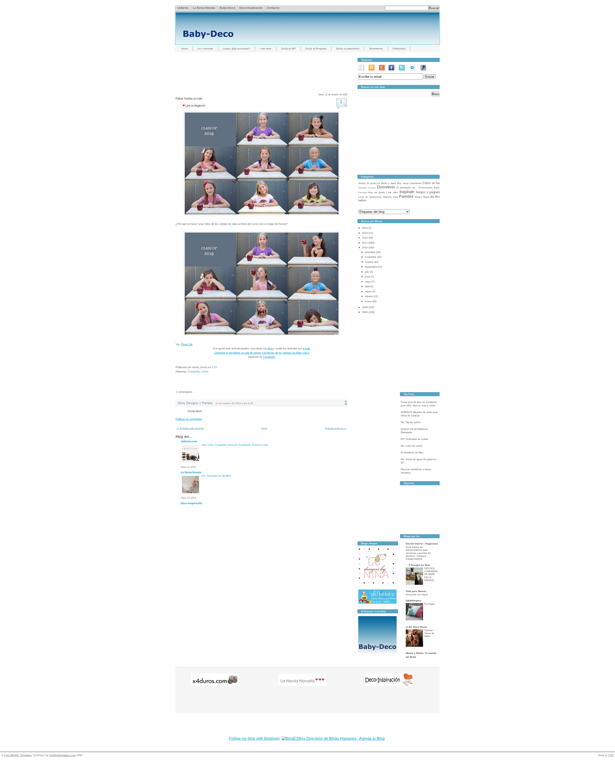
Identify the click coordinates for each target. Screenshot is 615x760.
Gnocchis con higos (417, 594)
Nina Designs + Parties (195, 403)
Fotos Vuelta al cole (189, 98)
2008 (365, 312)
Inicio (184, 48)
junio (367, 276)
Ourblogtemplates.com (62, 755)
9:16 (214, 367)
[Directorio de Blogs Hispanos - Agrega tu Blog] (333, 738)
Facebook (269, 356)
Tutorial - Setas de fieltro (429, 633)
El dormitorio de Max (412, 452)
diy (432, 196)
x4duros (182, 8)
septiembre (371, 266)
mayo (368, 281)
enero (368, 301)
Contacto (273, 8)
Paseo (418, 197)
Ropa (426, 197)
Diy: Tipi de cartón (411, 422)
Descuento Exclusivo (367, 188)
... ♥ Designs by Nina (418, 565)
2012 (365, 237)
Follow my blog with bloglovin (254, 738)
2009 (365, 307)
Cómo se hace (432, 183)
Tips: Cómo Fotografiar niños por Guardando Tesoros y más (235, 444)
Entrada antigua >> (336, 428)
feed (270, 348)
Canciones (416, 183)
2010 (365, 247)
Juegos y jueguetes (429, 192)
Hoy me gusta (376, 192)
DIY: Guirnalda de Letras (414, 439)
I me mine (265, 48)
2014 (365, 228)
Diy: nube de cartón (412, 445)
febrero (369, 296)
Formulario (362, 192)
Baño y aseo (388, 183)
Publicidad (399, 48)
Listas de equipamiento (370, 197)
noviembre (370, 257)
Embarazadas (425, 187)
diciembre (370, 252)
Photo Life (186, 344)
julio (367, 271)
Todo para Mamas (416, 591)
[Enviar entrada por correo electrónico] (217, 367)
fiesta (438, 196)
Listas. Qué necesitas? (236, 48)
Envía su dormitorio (347, 48)
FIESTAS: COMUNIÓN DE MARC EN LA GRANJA (430, 574)
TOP (611, 755)
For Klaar (429, 604)
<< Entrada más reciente (190, 428)
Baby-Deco (227, 8)
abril (367, 286)
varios (205, 371)
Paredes (406, 196)
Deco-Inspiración (251, 8)
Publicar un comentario (189, 419)
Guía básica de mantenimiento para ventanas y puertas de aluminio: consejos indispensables (418, 553)
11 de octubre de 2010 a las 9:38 (234, 403)
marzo (368, 291)
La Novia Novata (204, 8)
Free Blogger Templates (18, 755)
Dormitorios (376, 48)
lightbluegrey (413, 600)
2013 (365, 233)
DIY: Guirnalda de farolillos (216, 475)
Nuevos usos (390, 197)
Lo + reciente (205, 48)
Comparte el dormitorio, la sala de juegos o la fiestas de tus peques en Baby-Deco (261, 352)
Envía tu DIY (288, 48)
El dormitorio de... (407, 187)
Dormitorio (386, 187)
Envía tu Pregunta (316, 48)
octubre (369, 262)
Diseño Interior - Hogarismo (422, 543)
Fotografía (194, 371)
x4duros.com (189, 441)
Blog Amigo (403, 183)
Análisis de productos (369, 183)
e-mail (306, 348)
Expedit (438, 187)
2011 (365, 242)
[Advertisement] (263, 68)
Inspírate (407, 192)
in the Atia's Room (416, 627)
